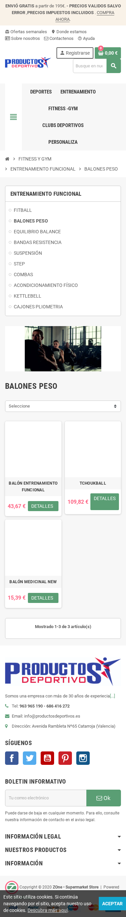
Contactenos (61, 38)
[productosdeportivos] (28, 62)
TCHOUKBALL (93, 483)
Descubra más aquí (48, 910)
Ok (106, 798)
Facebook (11, 758)
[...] (112, 695)
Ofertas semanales (26, 31)
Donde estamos (69, 31)
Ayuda (86, 38)
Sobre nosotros (25, 38)
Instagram (83, 758)
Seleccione (19, 406)
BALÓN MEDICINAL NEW (33, 581)
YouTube (47, 758)
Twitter (29, 758)
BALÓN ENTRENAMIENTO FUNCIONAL (33, 486)
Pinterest (65, 758)
